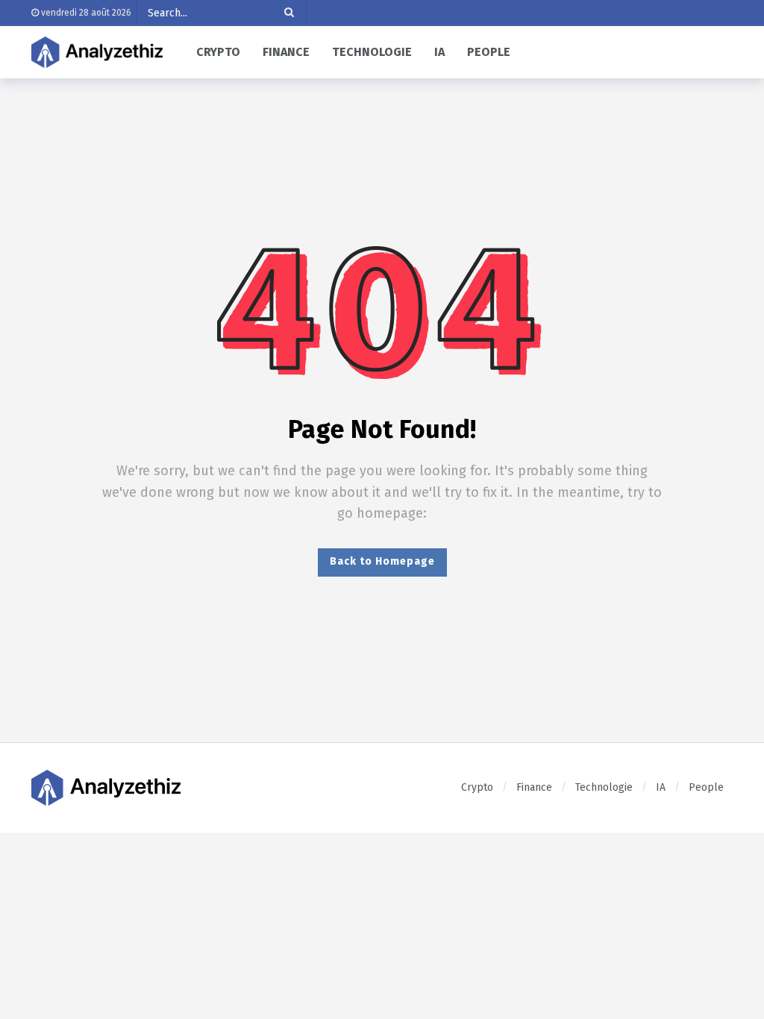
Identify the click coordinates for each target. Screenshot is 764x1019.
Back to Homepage (382, 561)
